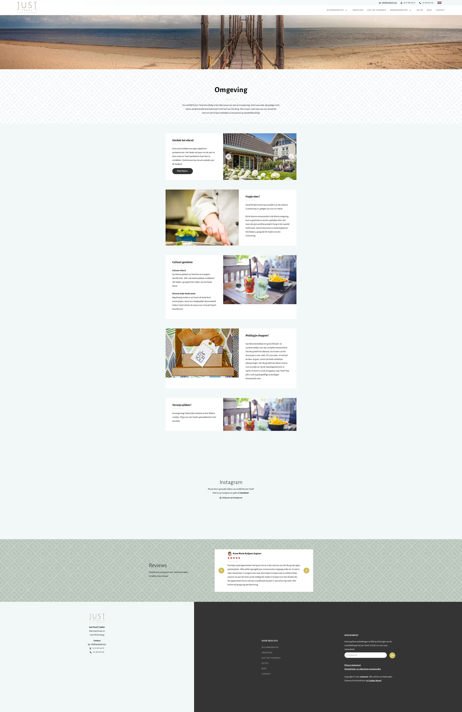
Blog (264, 669)
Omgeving (267, 653)
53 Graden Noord (373, 681)
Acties (265, 663)
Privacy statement (352, 665)
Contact (266, 674)
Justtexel (364, 677)
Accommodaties (270, 647)
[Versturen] (392, 655)
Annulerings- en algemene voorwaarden (362, 669)
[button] (228, 157)
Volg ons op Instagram (232, 498)
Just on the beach (271, 658)
